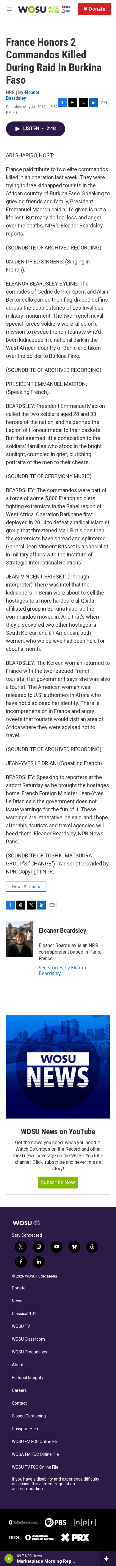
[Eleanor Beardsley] (19, 939)
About (17, 1365)
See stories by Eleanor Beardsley (63, 970)
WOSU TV (21, 1326)
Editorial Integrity (27, 1377)
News (17, 1301)
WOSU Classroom (28, 1339)
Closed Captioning (29, 1416)
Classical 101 (24, 1313)
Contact (19, 1403)
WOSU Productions (29, 1352)
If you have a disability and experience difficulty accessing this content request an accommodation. (55, 1484)
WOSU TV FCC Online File (35, 1467)
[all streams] (108, 1558)
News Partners (26, 886)
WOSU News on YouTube (58, 1131)
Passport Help (25, 1429)
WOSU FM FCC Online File (35, 1441)
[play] (9, 1559)
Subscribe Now (58, 1182)
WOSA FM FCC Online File (35, 1454)
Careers (19, 1390)
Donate (97, 9)
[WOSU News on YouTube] (58, 1067)
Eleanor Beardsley (23, 95)
